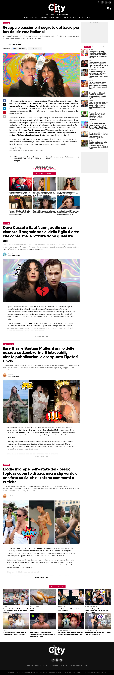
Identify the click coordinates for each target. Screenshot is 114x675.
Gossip (51, 17)
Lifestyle (59, 17)
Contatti (38, 665)
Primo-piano (29, 151)
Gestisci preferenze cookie (78, 665)
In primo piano (28, 17)
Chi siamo (30, 665)
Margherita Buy (19, 151)
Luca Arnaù (15, 376)
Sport (75, 17)
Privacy (45, 665)
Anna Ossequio (16, 44)
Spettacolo (67, 17)
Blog (88, 17)
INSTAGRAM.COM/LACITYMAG (45, 169)
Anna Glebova (16, 255)
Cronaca (82, 17)
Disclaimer (64, 665)
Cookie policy (54, 665)
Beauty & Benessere (41, 17)
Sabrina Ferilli (39, 151)
